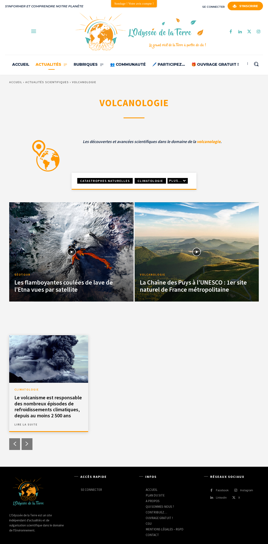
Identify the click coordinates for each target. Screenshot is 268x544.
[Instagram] (258, 31)
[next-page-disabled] (27, 444)
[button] (256, 64)
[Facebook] (230, 31)
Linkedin (221, 497)
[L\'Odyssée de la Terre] (28, 492)
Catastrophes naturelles (105, 181)
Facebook (222, 490)
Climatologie (150, 181)
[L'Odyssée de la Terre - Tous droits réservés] (140, 32)
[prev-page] (14, 444)
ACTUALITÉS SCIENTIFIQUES (47, 82)
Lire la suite (25, 424)
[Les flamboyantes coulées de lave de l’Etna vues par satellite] (71, 252)
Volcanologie (152, 274)
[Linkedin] (212, 498)
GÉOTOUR (22, 274)
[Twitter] (249, 31)
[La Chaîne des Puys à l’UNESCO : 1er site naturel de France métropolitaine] (197, 252)
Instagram (246, 490)
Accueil (15, 82)
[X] (234, 498)
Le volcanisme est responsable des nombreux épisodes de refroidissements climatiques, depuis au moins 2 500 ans (48, 406)
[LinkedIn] (240, 31)
